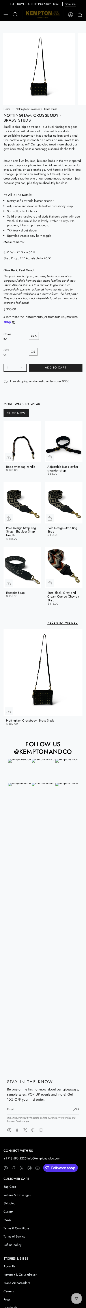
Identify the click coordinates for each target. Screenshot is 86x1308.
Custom (8, 1211)
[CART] (79, 15)
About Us (9, 1266)
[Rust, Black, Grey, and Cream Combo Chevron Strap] (63, 567)
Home (7, 109)
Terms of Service (15, 1121)
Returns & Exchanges (17, 1195)
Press (7, 1299)
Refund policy (12, 1245)
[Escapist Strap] (22, 567)
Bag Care (10, 1186)
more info (70, 4)
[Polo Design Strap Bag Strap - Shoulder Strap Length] (22, 502)
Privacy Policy (64, 1117)
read (53, 144)
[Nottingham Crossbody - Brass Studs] (43, 672)
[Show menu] (5, 15)
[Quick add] (9, 457)
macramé (59, 178)
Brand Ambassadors (17, 1283)
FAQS (7, 1220)
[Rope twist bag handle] (22, 441)
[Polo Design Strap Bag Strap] (63, 502)
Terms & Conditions (16, 1228)
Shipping (9, 1203)
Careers (9, 1291)
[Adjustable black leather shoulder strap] (63, 441)
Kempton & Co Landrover (20, 1274)
